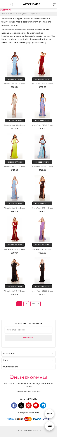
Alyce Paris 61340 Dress (14, 291)
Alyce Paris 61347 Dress (42, 166)
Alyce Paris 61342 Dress (14, 84)
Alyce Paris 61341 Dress (42, 249)
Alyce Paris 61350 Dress (14, 125)
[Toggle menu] (4, 4)
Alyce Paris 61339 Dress (42, 291)
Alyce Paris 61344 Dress (42, 208)
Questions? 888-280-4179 (28, 391)
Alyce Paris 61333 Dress (42, 84)
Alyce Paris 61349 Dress (42, 125)
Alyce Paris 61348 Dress (14, 166)
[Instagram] (43, 405)
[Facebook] (14, 405)
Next (34, 303)
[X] (21, 405)
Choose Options (15, 79)
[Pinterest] (29, 405)
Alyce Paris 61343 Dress (14, 249)
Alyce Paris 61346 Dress (14, 208)
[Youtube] (36, 405)
